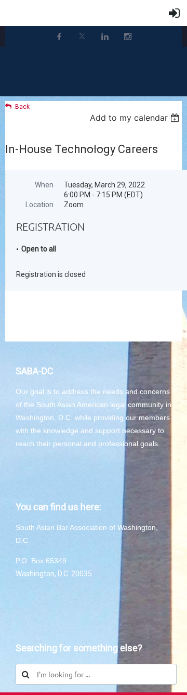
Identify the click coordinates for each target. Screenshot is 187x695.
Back (22, 106)
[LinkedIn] (105, 36)
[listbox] (136, 117)
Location (39, 204)
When (44, 185)
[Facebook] (59, 36)
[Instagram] (128, 36)
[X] (82, 36)
